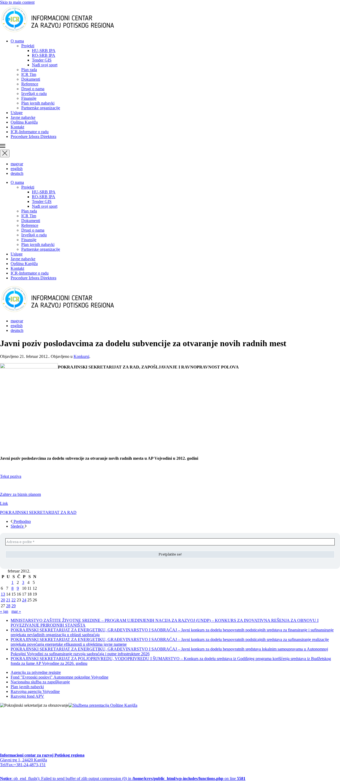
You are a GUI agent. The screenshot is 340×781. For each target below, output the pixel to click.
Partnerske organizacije (40, 108)
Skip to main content (17, 2)
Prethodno (21, 521)
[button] (170, 146)
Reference (29, 84)
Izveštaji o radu (34, 93)
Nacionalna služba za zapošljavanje (40, 682)
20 (3, 600)
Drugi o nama (32, 88)
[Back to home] (66, 32)
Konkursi (81, 356)
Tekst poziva (10, 476)
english (17, 168)
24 (24, 600)
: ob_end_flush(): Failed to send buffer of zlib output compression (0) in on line (122, 778)
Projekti (27, 46)
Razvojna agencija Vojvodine (35, 691)
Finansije (28, 98)
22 (13, 600)
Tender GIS (42, 60)
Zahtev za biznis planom (20, 494)
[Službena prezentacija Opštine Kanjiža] (103, 705)
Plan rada (29, 69)
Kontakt (17, 127)
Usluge (17, 112)
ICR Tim (28, 74)
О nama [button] (17, 41)
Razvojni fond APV (27, 696)
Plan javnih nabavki (37, 103)
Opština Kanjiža (24, 122)
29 (13, 606)
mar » (16, 611)
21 (8, 600)
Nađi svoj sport (44, 65)
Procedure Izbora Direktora (33, 136)
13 (3, 594)
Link (4, 503)
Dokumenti (30, 79)
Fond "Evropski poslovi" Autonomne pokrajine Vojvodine (59, 677)
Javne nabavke (23, 117)
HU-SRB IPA (44, 50)
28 (8, 606)
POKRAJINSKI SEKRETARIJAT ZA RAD (38, 512)
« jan (4, 611)
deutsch (17, 173)
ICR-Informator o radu (30, 131)
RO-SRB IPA (43, 55)
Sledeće (18, 526)
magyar (17, 164)
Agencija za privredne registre (36, 672)
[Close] (5, 153)
